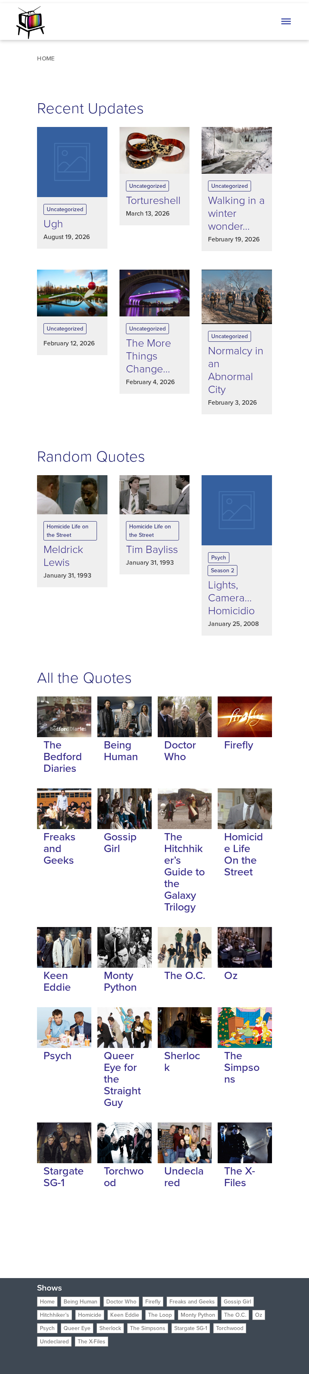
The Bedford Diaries (62, 756)
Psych (218, 557)
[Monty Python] (124, 947)
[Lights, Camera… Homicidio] (237, 510)
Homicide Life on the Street (68, 530)
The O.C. (184, 975)
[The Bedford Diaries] (64, 716)
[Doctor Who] (185, 716)
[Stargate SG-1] (64, 1142)
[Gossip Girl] (124, 808)
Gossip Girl (120, 842)
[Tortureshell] (154, 150)
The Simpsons (242, 1067)
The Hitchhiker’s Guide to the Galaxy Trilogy (184, 872)
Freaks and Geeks (59, 848)
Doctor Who (180, 751)
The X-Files (239, 1177)
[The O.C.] (185, 947)
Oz (231, 975)
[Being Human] (124, 716)
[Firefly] (245, 716)
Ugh (53, 224)
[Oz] (245, 947)
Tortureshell (153, 200)
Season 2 (222, 570)
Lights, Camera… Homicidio (231, 598)
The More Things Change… (148, 356)
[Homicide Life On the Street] (245, 808)
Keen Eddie (57, 981)
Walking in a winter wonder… (236, 213)
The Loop (160, 1315)
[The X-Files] (245, 1142)
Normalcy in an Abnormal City (236, 370)
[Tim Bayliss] (154, 494)
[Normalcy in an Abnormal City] (237, 297)
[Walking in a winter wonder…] (237, 150)
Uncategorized (65, 209)
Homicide (89, 1315)
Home (47, 1301)
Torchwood (124, 1177)
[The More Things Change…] (154, 293)
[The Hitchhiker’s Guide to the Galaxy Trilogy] (185, 808)
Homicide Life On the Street (243, 854)
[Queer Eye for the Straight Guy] (124, 1027)
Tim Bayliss (152, 549)
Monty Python (120, 981)
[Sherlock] (185, 1027)
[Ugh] (72, 162)
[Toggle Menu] (286, 21)
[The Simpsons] (245, 1027)
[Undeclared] (185, 1142)
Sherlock (182, 1061)
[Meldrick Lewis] (72, 494)
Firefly (238, 745)
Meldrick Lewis (63, 555)
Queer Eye (77, 1328)
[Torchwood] (124, 1142)
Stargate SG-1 (63, 1177)
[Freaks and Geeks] (64, 808)
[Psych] (64, 1027)
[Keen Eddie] (64, 947)
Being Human (121, 751)
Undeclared (184, 1177)
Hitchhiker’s (54, 1315)
